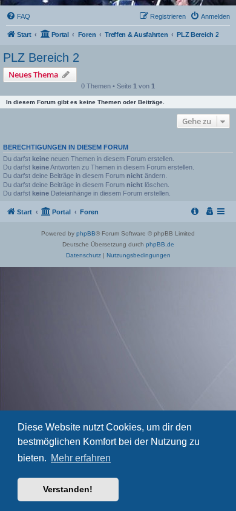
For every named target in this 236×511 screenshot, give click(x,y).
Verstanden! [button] (68, 489)
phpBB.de (160, 244)
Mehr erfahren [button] (81, 458)
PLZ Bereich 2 (41, 57)
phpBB (86, 233)
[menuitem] (18, 16)
